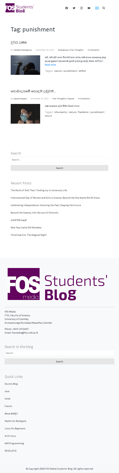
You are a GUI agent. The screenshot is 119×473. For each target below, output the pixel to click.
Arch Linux (10, 435)
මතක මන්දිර (11, 413)
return (48, 115)
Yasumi (71, 98)
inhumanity (60, 112)
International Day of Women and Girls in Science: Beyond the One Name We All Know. (55, 197)
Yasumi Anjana (20, 98)
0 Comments (93, 49)
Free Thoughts (77, 49)
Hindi (7, 398)
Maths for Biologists (15, 420)
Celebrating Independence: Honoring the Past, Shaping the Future (46, 205)
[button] (103, 8)
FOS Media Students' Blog (59, 468)
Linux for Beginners (15, 428)
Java (7, 391)
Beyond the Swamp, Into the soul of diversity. (35, 212)
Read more (50, 64)
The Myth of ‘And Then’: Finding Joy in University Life (39, 190)
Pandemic (83, 112)
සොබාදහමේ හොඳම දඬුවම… (33, 91)
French (8, 406)
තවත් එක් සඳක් (19, 220)
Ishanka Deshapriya (23, 49)
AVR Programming (14, 443)
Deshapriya (63, 49)
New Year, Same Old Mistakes (26, 227)
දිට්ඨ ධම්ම (19, 42)
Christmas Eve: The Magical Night (29, 234)
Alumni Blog (11, 383)
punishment (70, 70)
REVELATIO (10, 450)
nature (58, 70)
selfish (82, 70)
